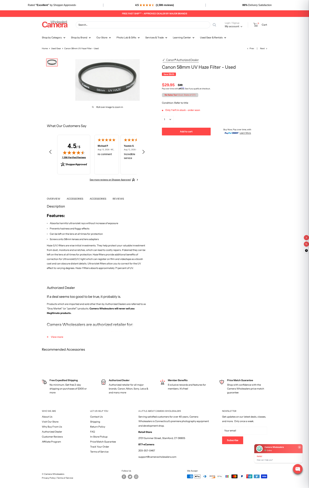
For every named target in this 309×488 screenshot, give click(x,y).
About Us (47, 416)
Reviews (118, 198)
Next (262, 48)
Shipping (95, 421)
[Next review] (143, 152)
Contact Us (96, 416)
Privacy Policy (49, 478)
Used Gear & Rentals (211, 37)
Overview (53, 198)
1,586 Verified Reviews (74, 157)
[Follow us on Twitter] (130, 476)
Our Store (101, 37)
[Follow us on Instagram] (136, 476)
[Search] (214, 24)
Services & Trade (154, 37)
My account (232, 26)
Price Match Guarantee (103, 441)
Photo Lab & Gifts (126, 37)
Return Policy (97, 426)
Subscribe (232, 440)
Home (45, 48)
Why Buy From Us (52, 426)
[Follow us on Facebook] (124, 476)
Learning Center (182, 37)
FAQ (92, 431)
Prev (252, 48)
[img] (74, 152)
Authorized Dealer (52, 431)
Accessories (75, 198)
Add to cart (186, 131)
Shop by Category (52, 37)
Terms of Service (99, 451)
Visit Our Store (50, 421)
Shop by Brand (79, 37)
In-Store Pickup (99, 436)
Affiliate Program (51, 441)
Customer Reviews (52, 436)
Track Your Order (99, 446)
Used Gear (56, 48)
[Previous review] (50, 152)
